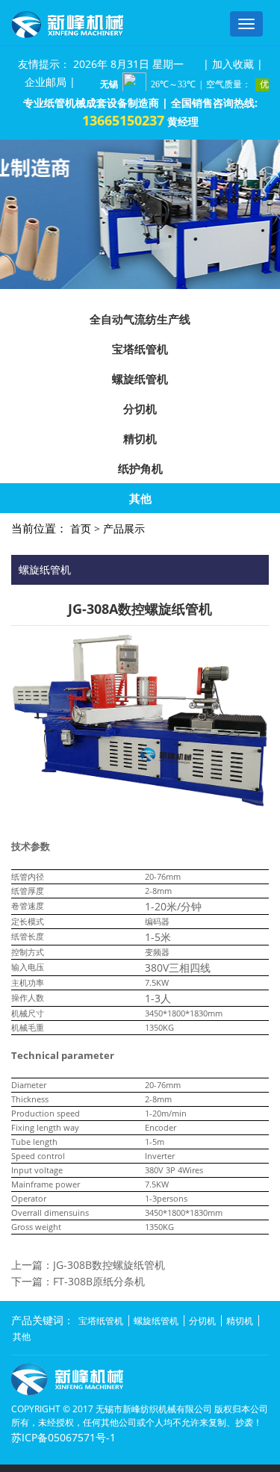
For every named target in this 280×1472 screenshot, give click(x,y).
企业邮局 (45, 82)
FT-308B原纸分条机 (99, 1281)
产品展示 (124, 528)
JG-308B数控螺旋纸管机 (109, 1265)
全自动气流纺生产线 (140, 318)
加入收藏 (233, 64)
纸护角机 (140, 468)
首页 (80, 528)
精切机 (140, 438)
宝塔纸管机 (140, 348)
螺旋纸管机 (140, 378)
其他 (140, 498)
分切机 (140, 408)
